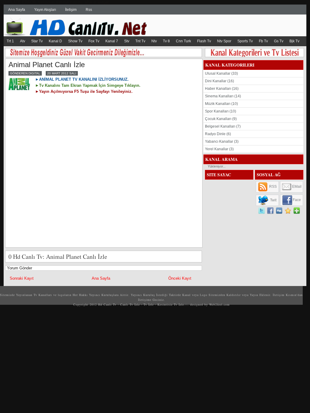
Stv (126, 41)
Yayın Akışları (45, 10)
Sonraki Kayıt (22, 278)
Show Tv (75, 41)
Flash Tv (204, 41)
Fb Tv (263, 41)
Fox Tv (93, 41)
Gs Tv (278, 41)
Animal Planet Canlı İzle (46, 64)
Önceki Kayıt (179, 278)
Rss (89, 10)
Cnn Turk (183, 41)
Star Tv (37, 41)
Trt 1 (10, 41)
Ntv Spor (224, 41)
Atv (22, 41)
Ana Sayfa (16, 10)
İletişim (71, 10)
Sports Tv (245, 41)
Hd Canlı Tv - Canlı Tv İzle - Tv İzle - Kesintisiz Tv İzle (141, 304)
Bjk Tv (294, 41)
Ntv (154, 41)
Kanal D (55, 41)
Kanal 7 (111, 41)
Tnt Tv (140, 41)
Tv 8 (166, 41)
